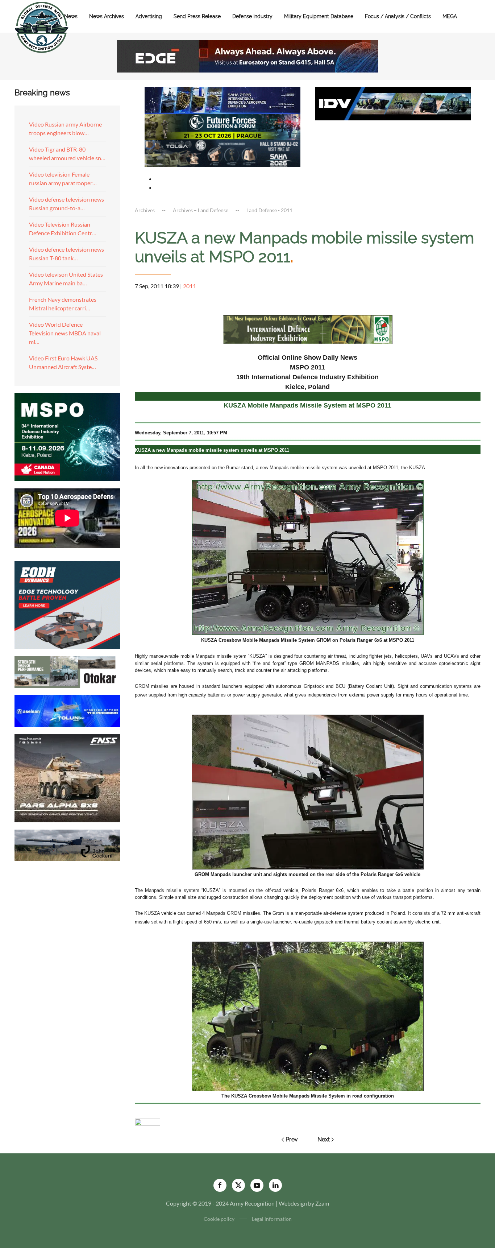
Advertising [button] (149, 16)
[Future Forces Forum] (222, 126)
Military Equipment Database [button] (318, 16)
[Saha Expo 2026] (222, 99)
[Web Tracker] (147, 1121)
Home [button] (45, 16)
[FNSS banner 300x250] (67, 777)
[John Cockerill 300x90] (67, 844)
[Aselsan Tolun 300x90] (67, 710)
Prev (292, 1139)
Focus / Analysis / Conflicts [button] (398, 16)
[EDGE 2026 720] (247, 55)
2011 (189, 285)
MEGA (449, 16)
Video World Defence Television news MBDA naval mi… (65, 333)
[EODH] (67, 603)
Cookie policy (219, 1219)
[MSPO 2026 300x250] (67, 436)
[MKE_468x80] (222, 152)
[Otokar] (67, 671)
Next (323, 1139)
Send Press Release (197, 16)
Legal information (272, 1219)
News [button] (71, 16)
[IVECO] (393, 102)
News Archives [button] (106, 16)
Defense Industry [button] (252, 16)
